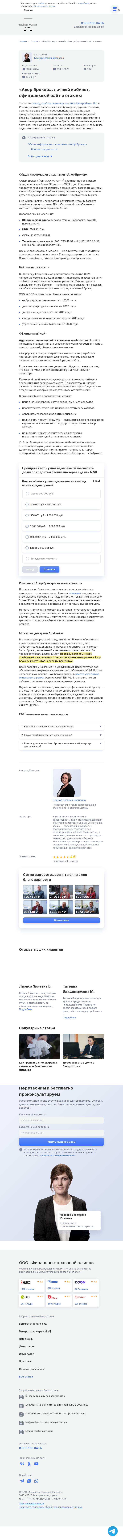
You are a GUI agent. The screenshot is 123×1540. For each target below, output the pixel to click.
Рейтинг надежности (44, 149)
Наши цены (26, 1338)
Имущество (26, 1354)
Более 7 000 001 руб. (42, 547)
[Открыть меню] (114, 8)
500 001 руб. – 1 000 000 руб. (46, 515)
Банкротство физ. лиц (33, 1323)
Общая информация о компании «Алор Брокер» (57, 144)
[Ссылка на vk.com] (22, 1464)
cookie (41, 3)
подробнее (83, 3)
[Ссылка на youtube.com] (36, 1464)
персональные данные (44, 6)
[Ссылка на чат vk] (29, 1481)
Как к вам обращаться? (33, 1114)
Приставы (25, 1361)
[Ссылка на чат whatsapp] (36, 1481)
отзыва (27, 1304)
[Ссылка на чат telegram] (22, 1481)
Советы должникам (31, 1369)
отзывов (27, 1289)
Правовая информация (31, 1503)
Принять (28, 10)
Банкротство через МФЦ (35, 1331)
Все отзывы (61, 920)
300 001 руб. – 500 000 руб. (46, 504)
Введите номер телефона (34, 1126)
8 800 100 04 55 (92, 23)
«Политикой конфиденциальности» (57, 1155)
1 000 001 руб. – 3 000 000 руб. (47, 526)
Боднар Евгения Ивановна (49, 58)
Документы (26, 1346)
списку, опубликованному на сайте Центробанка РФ (64, 103)
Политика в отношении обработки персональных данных (50, 1507)
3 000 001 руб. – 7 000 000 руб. (48, 537)
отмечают (75, 593)
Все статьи (26, 1376)
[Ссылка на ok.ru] (29, 1464)
